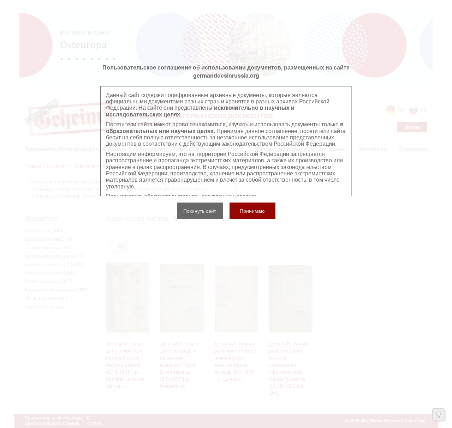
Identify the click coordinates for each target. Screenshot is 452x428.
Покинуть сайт (199, 210)
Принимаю (252, 210)
